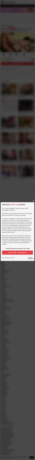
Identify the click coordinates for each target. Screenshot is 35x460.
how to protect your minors (8, 257)
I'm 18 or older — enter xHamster (17, 252)
